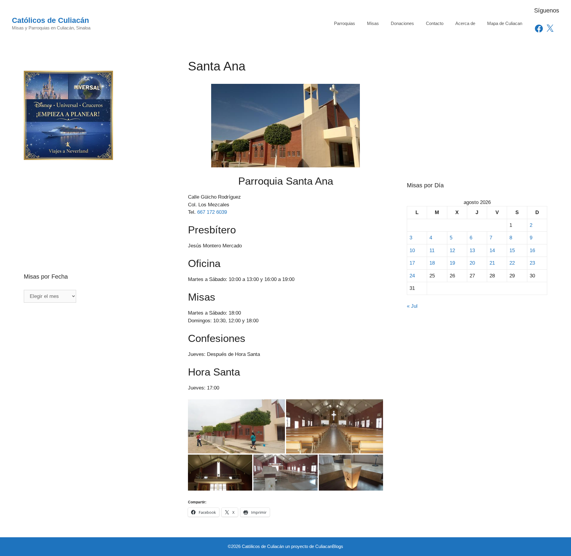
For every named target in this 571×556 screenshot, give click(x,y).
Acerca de (465, 23)
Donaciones (402, 23)
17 (412, 263)
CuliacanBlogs (329, 546)
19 (452, 263)
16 (532, 250)
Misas (373, 23)
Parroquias (344, 23)
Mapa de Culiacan (504, 23)
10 (412, 250)
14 (492, 250)
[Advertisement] (94, 203)
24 (412, 276)
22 (512, 263)
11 (431, 250)
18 (432, 263)
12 (452, 250)
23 (532, 263)
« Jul (412, 306)
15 (512, 250)
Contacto (434, 23)
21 (492, 263)
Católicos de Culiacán (50, 20)
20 (472, 263)
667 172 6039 (212, 212)
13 (472, 250)
